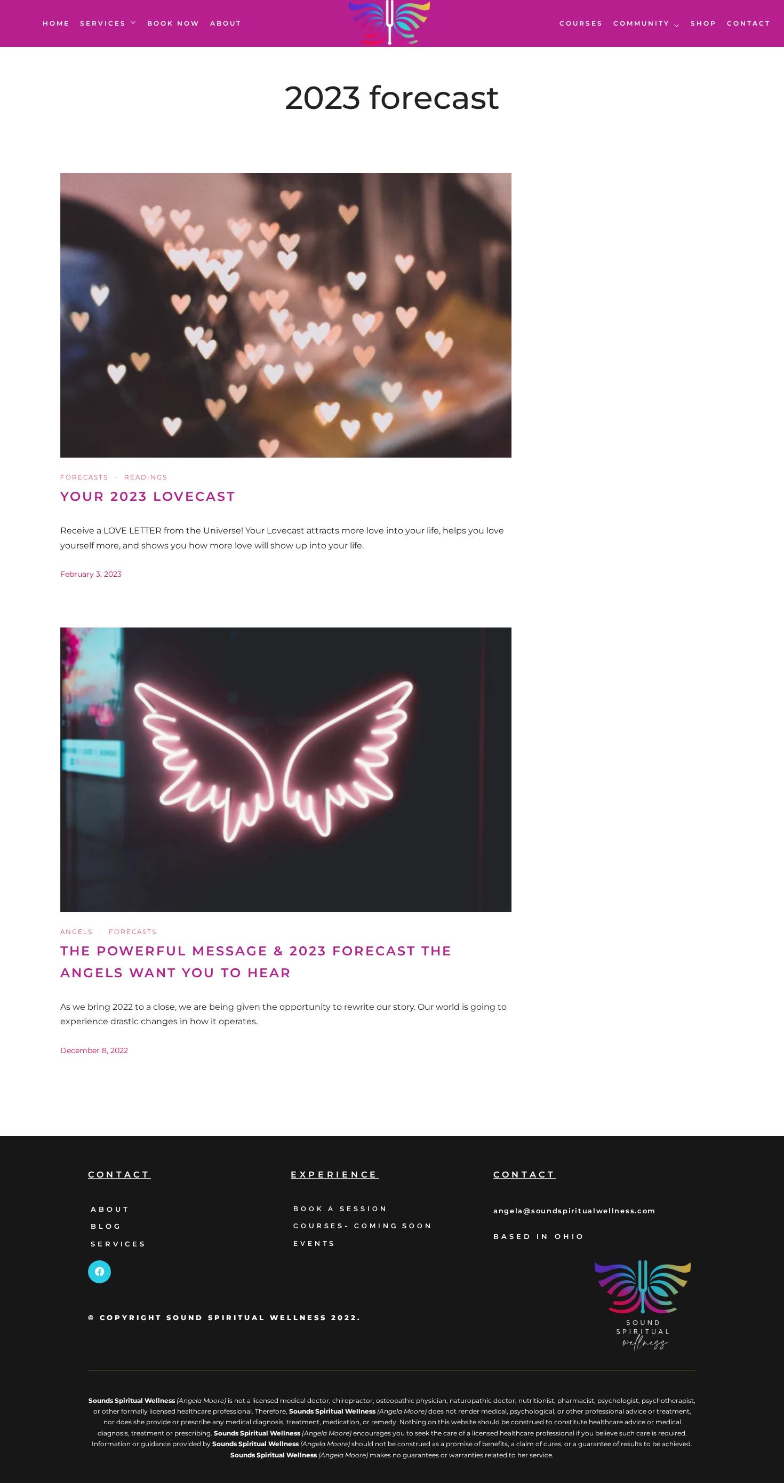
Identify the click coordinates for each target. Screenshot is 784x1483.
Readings (145, 477)
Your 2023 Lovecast (148, 496)
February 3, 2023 (91, 574)
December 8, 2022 (94, 1050)
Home (56, 23)
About (226, 23)
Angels (76, 932)
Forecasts (84, 477)
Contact (749, 23)
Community (641, 23)
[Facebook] (99, 1271)
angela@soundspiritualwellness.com (574, 1211)
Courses (581, 23)
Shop (704, 23)
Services (103, 23)
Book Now (173, 23)
